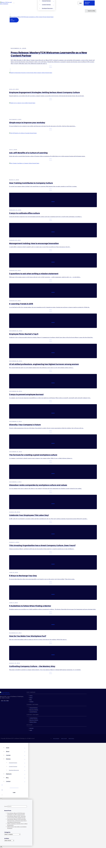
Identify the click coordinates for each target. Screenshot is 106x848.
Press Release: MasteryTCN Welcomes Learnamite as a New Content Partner (16, 813)
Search (5, 806)
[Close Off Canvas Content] (1, 799)
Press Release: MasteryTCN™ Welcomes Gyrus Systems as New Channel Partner (16, 816)
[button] (90, 11)
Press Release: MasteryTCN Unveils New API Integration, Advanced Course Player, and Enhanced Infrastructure (17, 820)
